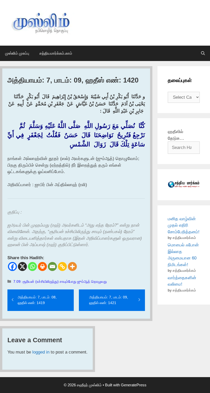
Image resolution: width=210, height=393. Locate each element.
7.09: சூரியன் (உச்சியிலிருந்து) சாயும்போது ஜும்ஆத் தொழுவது (60, 281)
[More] (72, 266)
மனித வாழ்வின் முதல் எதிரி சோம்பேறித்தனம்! (184, 225)
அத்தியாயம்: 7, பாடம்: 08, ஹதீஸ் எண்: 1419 (37, 300)
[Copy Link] (62, 266)
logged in (40, 352)
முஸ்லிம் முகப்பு (17, 53)
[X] (22, 266)
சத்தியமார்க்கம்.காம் (55, 53)
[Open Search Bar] (203, 53)
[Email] (52, 266)
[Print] (42, 266)
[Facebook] (12, 266)
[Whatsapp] (32, 266)
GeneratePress (133, 385)
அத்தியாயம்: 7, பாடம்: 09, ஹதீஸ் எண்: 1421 (108, 300)
